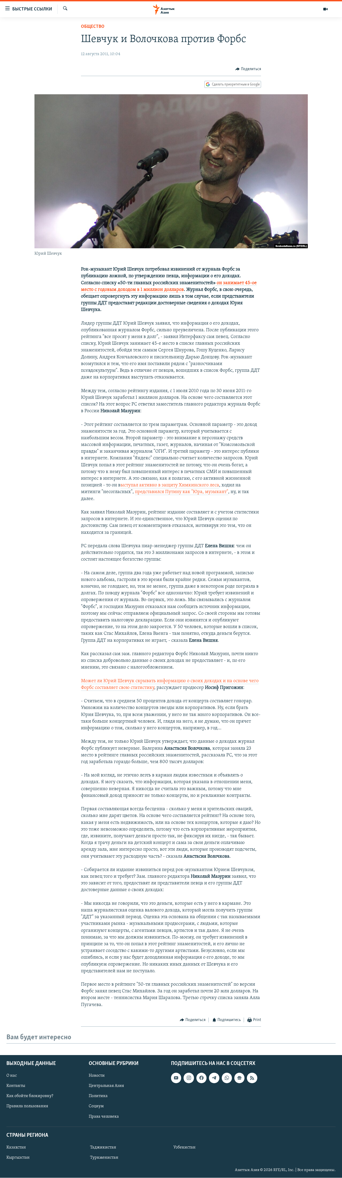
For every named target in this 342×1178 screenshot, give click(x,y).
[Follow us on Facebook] (201, 1078)
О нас (11, 1076)
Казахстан (16, 1147)
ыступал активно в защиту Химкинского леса (170, 485)
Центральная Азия (106, 1086)
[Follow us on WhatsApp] (227, 1078)
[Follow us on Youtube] (176, 1078)
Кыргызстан (18, 1158)
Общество (92, 26)
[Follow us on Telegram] (214, 1078)
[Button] (248, 69)
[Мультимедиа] (325, 9)
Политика (98, 1096)
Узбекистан (184, 1147)
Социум (96, 1106)
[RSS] (252, 1078)
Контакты (15, 1086)
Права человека (104, 1117)
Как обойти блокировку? (29, 1096)
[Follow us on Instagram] (189, 1078)
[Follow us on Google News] (239, 1078)
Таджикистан (103, 1147)
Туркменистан (104, 1158)
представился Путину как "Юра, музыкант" (181, 492)
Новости (97, 1076)
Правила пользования (27, 1106)
